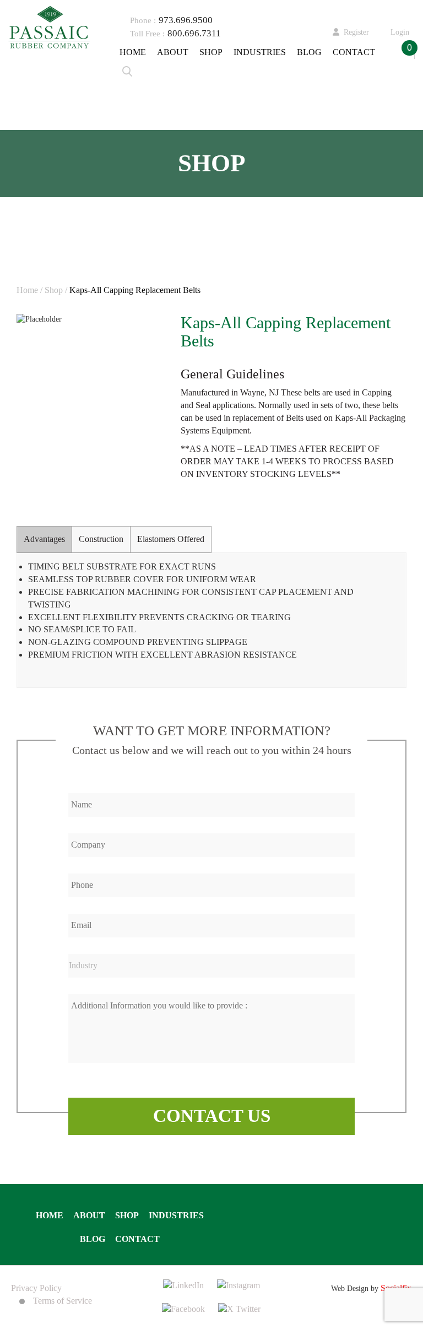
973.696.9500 (186, 20)
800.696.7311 (194, 33)
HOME (133, 52)
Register (356, 32)
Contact (137, 1239)
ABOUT (172, 52)
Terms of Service (62, 1300)
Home (49, 1215)
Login (400, 32)
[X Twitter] (239, 1308)
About (89, 1215)
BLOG (309, 52)
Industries (176, 1215)
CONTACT (354, 52)
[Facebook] (183, 1308)
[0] (392, 52)
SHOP (211, 52)
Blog (92, 1239)
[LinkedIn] (183, 1284)
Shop (127, 1215)
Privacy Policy (36, 1288)
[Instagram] (238, 1284)
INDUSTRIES (260, 52)
